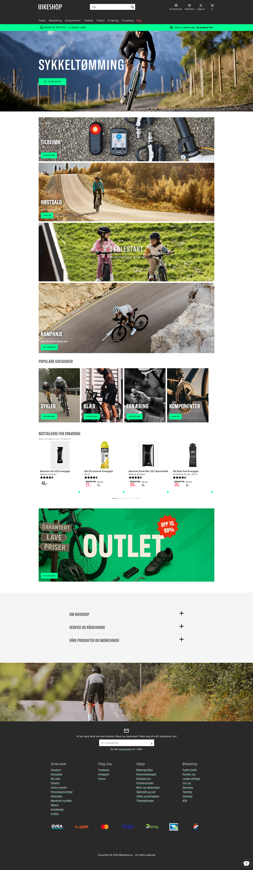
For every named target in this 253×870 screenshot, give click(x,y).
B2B (185, 800)
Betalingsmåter (144, 769)
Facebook (103, 769)
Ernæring (113, 20)
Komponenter (73, 20)
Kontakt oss (189, 774)
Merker (55, 805)
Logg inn (201, 9)
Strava (101, 778)
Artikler (55, 813)
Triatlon (100, 20)
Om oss (187, 783)
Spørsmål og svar (146, 791)
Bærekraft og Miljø (61, 800)
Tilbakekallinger (145, 800)
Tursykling (127, 20)
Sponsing (188, 787)
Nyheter (55, 783)
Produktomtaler (145, 783)
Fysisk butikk (190, 769)
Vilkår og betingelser (147, 796)
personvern (125, 749)
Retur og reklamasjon (148, 787)
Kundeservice (143, 778)
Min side (55, 778)
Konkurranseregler (146, 774)
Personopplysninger (62, 791)
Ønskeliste (56, 796)
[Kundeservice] (176, 5)
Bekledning (55, 20)
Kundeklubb (57, 809)
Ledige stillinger (191, 778)
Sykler (42, 20)
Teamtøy (187, 791)
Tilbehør (88, 20)
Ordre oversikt (59, 787)
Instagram (103, 774)
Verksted (187, 796)
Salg (139, 20)
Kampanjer (57, 774)
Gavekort (56, 769)
